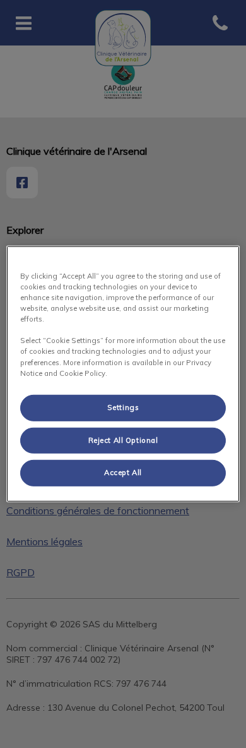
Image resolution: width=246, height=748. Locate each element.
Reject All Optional (123, 439)
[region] (123, 374)
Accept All (123, 472)
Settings (123, 406)
